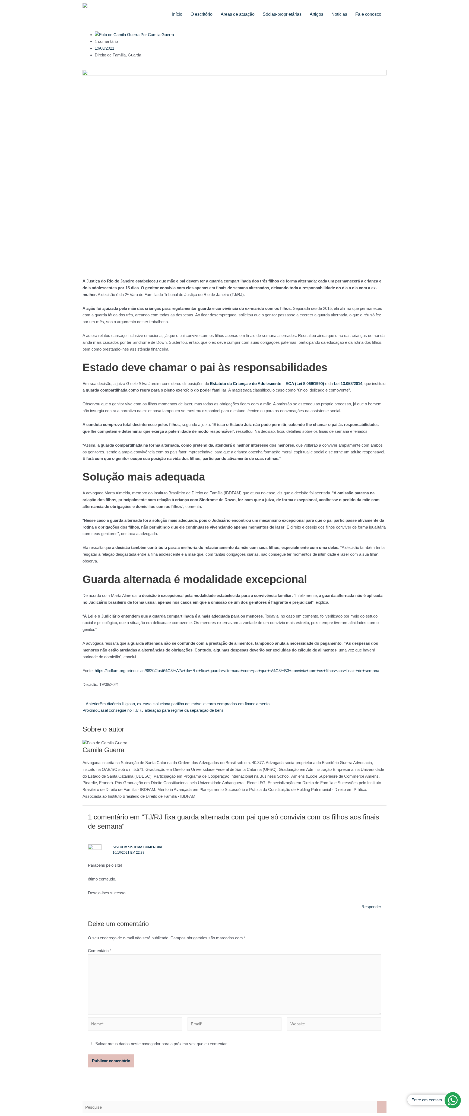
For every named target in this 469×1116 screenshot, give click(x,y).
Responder (371, 906)
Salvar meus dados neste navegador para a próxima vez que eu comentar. (161, 1043)
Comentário (99, 950)
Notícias (339, 14)
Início (177, 14)
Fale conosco (368, 14)
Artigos (316, 14)
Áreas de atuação (238, 14)
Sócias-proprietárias (282, 14)
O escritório (202, 14)
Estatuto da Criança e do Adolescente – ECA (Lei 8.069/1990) (267, 383)
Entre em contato (426, 1100)
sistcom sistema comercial (138, 847)
